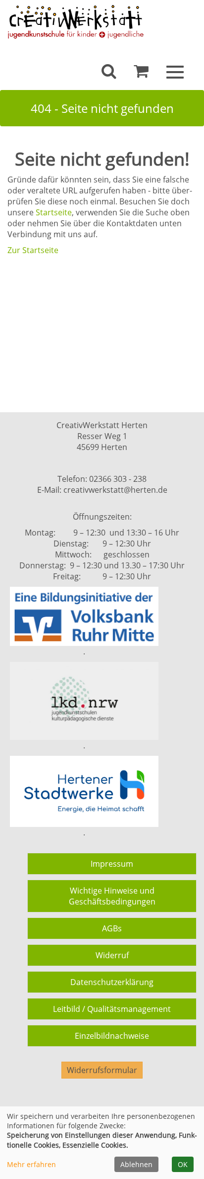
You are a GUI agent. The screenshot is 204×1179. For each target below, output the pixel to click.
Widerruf (112, 955)
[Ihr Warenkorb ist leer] (141, 73)
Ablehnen (136, 1164)
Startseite (54, 212)
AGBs (112, 928)
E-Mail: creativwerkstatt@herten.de (102, 489)
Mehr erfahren (31, 1164)
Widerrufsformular (102, 1070)
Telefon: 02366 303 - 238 (102, 478)
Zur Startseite (32, 250)
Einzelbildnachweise (112, 1035)
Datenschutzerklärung (111, 982)
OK (183, 1164)
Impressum (112, 863)
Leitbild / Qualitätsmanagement (112, 1008)
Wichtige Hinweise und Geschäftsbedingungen (112, 896)
